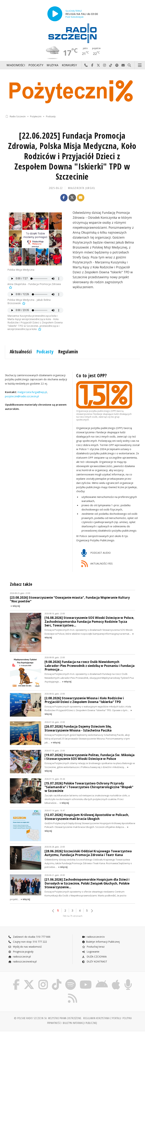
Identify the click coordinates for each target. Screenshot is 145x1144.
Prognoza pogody (22, 951)
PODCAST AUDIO (100, 552)
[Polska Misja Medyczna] (35, 239)
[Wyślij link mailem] (80, 197)
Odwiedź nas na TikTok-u (111, 65)
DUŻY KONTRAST (96, 961)
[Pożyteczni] (72, 91)
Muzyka (52, 65)
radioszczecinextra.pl (24, 961)
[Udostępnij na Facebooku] (64, 197)
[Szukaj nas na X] (29, 980)
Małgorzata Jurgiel (81, 188)
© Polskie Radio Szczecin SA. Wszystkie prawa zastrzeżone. (48, 1018)
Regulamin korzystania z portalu (102, 1018)
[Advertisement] (38, 1061)
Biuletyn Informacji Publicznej (103, 941)
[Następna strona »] (92, 911)
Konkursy (69, 65)
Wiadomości (16, 65)
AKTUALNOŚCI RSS (101, 563)
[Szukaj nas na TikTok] (56, 980)
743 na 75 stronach (72, 915)
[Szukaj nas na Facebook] (16, 980)
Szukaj (129, 65)
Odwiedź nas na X (98, 65)
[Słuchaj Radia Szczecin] (55, 13)
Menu (140, 65)
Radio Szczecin (18, 116)
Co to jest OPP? (91, 375)
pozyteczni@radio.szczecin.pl (22, 396)
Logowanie (92, 951)
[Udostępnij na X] (72, 197)
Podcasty (35, 65)
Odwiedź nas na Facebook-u (92, 65)
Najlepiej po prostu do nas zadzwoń (86, 65)
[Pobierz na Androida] (102, 980)
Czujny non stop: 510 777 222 (29, 941)
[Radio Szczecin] (72, 33)
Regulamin (68, 351)
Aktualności (21, 351)
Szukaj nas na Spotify (117, 65)
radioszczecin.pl (21, 956)
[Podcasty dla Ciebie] (128, 980)
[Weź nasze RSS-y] (72, 993)
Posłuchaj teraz (95, 946)
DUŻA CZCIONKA (96, 956)
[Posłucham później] (10, 287)
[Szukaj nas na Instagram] (43, 980)
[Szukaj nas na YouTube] (86, 980)
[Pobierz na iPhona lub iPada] (116, 980)
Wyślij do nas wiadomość (123, 65)
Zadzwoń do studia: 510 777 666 (31, 936)
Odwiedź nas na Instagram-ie (105, 65)
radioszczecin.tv (95, 936)
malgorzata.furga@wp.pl (32, 392)
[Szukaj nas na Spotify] (70, 980)
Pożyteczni (35, 116)
